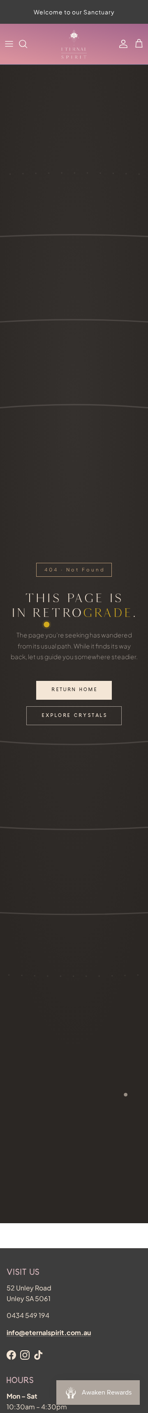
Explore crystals (74, 716)
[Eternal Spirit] (74, 44)
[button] (139, 44)
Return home (74, 690)
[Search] (27, 44)
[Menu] (9, 44)
